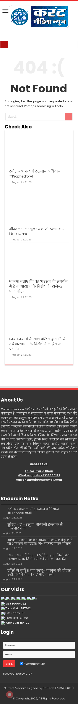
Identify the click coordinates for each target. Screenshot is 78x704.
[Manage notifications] (9, 694)
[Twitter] (37, 693)
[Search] (68, 116)
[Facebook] (32, 693)
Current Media (14, 688)
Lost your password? (17, 674)
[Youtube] (41, 693)
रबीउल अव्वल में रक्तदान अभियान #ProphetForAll (33, 511)
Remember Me (34, 664)
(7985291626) (64, 688)
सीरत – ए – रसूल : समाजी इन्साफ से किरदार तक (35, 526)
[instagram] (45, 693)
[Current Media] (39, 16)
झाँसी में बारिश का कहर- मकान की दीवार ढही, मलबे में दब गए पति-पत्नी (39, 572)
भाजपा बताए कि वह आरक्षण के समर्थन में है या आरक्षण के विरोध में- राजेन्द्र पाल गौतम (38, 286)
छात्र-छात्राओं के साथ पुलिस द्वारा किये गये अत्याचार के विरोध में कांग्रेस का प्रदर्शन (37, 344)
